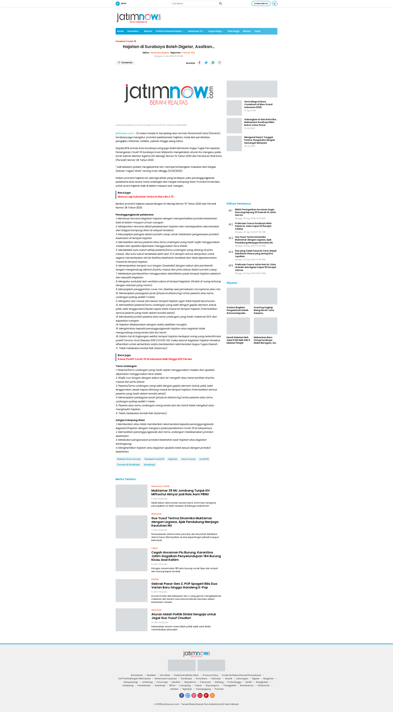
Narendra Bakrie (160, 52)
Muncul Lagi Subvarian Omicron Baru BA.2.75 (146, 196)
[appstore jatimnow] (211, 666)
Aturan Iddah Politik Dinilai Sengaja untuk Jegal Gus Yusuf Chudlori (183, 616)
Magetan (268, 678)
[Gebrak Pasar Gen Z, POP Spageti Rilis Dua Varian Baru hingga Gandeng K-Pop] (132, 590)
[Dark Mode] (274, 3)
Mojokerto (190, 682)
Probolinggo (235, 682)
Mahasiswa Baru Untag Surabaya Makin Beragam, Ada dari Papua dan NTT (265, 340)
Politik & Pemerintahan (169, 31)
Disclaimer (137, 675)
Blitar (172, 685)
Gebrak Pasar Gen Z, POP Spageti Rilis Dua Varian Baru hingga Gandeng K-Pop (184, 585)
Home (120, 31)
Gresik (228, 678)
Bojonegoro (212, 685)
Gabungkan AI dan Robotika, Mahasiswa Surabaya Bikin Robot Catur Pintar (260, 122)
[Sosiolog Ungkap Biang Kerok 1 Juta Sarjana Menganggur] (265, 296)
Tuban (198, 685)
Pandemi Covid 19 (154, 459)
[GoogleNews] (206, 695)
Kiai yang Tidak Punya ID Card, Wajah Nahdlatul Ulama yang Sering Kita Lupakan (256, 253)
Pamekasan (144, 685)
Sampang (127, 685)
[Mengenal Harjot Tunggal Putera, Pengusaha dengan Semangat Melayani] (234, 143)
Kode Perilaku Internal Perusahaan (241, 675)
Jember (174, 689)
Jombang (147, 682)
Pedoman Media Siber (186, 675)
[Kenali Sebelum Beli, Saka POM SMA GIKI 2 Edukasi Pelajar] (238, 325)
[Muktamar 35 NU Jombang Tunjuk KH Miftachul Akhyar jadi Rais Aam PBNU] (132, 496)
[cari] (220, 4)
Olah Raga (233, 31)
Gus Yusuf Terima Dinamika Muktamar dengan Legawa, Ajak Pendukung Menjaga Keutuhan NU (184, 521)
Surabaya (149, 464)
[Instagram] (193, 695)
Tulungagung (203, 689)
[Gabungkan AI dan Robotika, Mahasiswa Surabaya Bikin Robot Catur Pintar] (234, 125)
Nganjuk (187, 689)
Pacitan (219, 689)
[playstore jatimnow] (182, 666)
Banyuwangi (131, 682)
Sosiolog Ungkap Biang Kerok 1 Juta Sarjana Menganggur (264, 310)
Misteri (247, 31)
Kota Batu (201, 678)
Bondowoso (247, 685)
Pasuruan (205, 682)
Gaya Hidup (215, 31)
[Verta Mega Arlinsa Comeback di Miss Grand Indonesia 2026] (234, 108)
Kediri (249, 682)
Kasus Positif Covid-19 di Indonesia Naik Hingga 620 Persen (155, 359)
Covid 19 (204, 459)
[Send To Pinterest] (219, 62)
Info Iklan (165, 675)
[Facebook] (181, 695)
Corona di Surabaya (128, 464)
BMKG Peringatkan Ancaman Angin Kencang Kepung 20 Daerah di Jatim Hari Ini (255, 212)
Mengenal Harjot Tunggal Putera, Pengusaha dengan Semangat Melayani (259, 140)
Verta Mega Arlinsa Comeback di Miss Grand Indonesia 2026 (258, 104)
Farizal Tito (188, 52)
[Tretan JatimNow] (252, 88)
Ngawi (255, 678)
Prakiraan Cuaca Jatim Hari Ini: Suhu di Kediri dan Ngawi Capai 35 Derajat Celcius (255, 267)
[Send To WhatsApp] (213, 62)
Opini (258, 31)
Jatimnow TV (195, 31)
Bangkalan (262, 682)
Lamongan (242, 678)
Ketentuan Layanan (166, 678)
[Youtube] (200, 695)
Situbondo (264, 685)
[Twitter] (187, 695)
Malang (219, 682)
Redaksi (151, 675)
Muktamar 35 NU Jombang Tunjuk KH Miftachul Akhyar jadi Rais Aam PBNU (180, 492)
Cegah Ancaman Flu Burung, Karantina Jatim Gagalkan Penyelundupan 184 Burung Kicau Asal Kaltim (186, 556)
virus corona (188, 459)
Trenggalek (229, 685)
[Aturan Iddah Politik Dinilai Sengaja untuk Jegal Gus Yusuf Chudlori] (132, 619)
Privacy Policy (210, 675)
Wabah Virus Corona (128, 459)
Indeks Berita (261, 3)
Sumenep (160, 685)
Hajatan (172, 459)
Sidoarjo (216, 678)
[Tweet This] (206, 62)
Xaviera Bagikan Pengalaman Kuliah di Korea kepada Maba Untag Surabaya (237, 310)
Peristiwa (132, 31)
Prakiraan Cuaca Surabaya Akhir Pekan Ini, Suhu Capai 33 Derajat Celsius (253, 226)
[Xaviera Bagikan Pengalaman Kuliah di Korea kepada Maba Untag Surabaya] (238, 296)
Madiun (176, 682)
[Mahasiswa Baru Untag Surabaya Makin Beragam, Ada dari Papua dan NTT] (265, 325)
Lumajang (185, 685)
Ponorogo (162, 682)
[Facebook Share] (199, 62)
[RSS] (212, 695)
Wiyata (148, 31)
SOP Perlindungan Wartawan (134, 678)
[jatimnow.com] (139, 17)
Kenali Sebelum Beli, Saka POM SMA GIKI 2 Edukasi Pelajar (238, 340)
